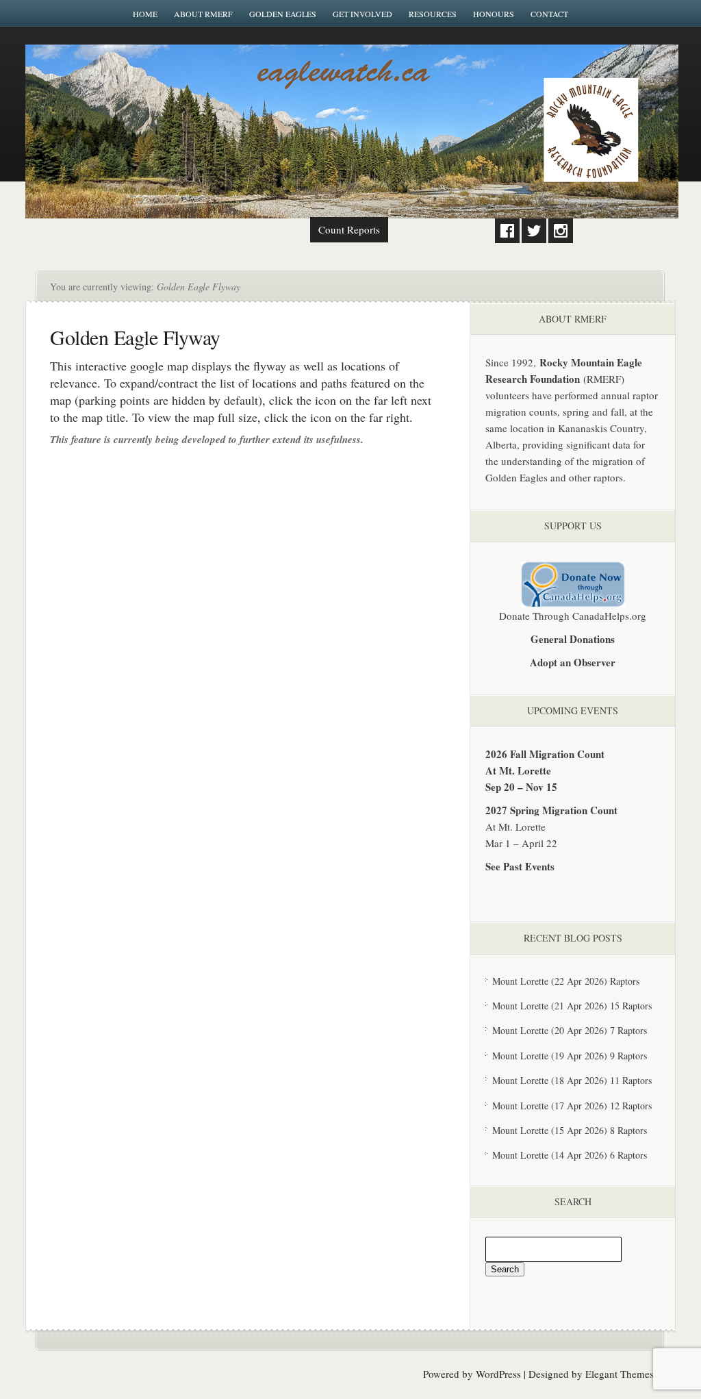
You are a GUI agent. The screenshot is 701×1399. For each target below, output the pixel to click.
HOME (145, 13)
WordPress (498, 1374)
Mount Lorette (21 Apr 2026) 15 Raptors (572, 1005)
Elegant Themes (619, 1374)
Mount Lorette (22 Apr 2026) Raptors (565, 980)
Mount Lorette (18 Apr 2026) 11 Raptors (572, 1080)
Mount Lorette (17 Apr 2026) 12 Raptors (572, 1105)
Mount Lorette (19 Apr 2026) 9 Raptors (569, 1055)
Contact (549, 13)
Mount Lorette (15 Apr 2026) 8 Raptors (569, 1130)
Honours (493, 13)
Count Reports (349, 229)
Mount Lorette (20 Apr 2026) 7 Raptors (569, 1030)
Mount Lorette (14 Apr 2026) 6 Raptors (569, 1154)
